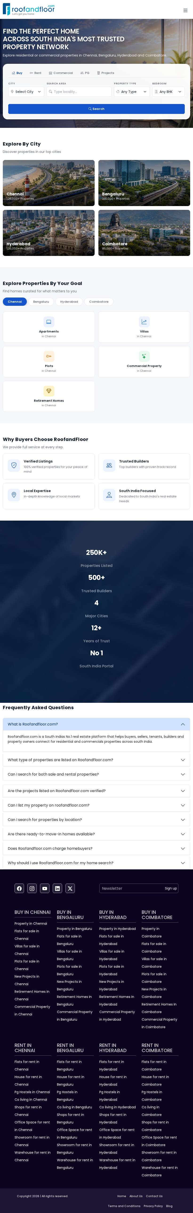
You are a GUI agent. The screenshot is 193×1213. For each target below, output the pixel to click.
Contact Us (154, 1196)
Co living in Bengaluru (74, 1107)
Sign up (171, 888)
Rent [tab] (37, 73)
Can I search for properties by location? (45, 819)
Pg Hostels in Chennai (32, 1092)
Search (98, 109)
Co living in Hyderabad (117, 1107)
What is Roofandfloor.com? (33, 724)
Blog (169, 1206)
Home (121, 1196)
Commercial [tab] (63, 73)
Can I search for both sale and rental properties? (53, 774)
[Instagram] (32, 888)
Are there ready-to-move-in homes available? (51, 834)
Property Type (125, 83)
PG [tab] (87, 73)
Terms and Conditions (124, 1206)
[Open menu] (185, 10)
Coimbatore (99, 301)
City (11, 83)
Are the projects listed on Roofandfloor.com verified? (57, 791)
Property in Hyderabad (117, 928)
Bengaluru (41, 301)
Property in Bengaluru (74, 928)
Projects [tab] (107, 73)
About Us (136, 1196)
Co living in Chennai (31, 1099)
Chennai (15, 301)
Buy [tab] (19, 73)
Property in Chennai (31, 923)
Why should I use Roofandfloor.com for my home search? (60, 863)
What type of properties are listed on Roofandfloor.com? (60, 760)
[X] (70, 888)
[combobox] (81, 91)
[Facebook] (19, 888)
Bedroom (159, 83)
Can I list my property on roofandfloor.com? (48, 805)
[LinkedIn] (57, 888)
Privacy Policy (153, 1206)
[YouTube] (44, 888)
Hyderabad (69, 301)
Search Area (56, 83)
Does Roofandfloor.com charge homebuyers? (50, 848)
